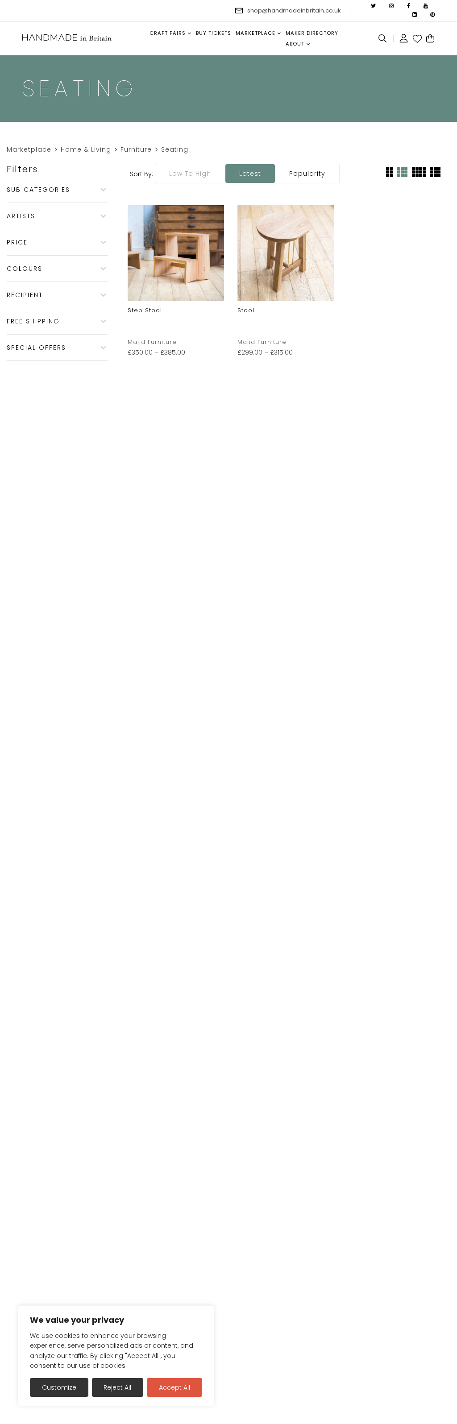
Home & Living (86, 149)
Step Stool (145, 310)
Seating (174, 149)
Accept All (174, 1387)
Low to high (190, 173)
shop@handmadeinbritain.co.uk (294, 10)
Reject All (117, 1387)
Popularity (307, 173)
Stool (245, 310)
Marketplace (29, 149)
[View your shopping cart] (430, 38)
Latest (250, 173)
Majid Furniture (152, 342)
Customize (59, 1387)
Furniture (136, 149)
